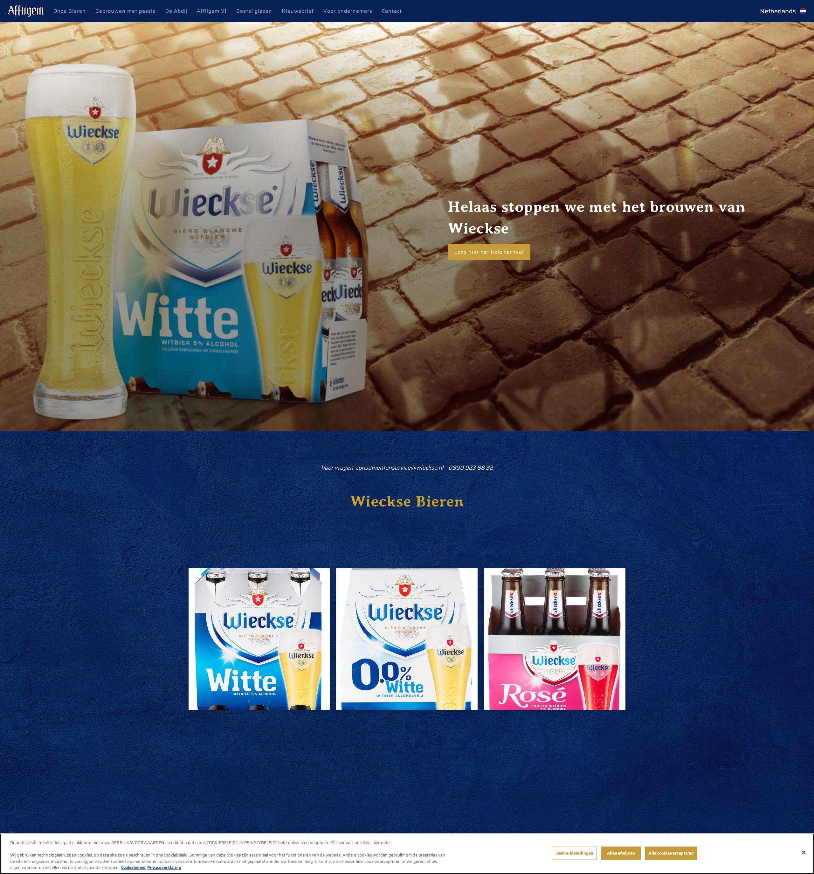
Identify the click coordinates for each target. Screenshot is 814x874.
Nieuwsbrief (298, 11)
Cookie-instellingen (574, 853)
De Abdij (176, 11)
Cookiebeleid (133, 867)
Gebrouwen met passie (125, 11)
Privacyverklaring (164, 867)
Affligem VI (212, 11)
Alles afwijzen (621, 853)
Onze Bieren (69, 11)
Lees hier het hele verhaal (489, 252)
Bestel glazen (254, 11)
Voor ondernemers (347, 11)
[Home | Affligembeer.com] (25, 11)
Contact (392, 11)
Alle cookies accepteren (671, 853)
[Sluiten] (804, 853)
